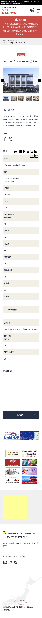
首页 (4, 40)
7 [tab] (28, 92)
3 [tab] (20, 92)
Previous (2, 80)
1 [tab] (16, 92)
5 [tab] (24, 92)
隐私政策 (23, 556)
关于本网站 (7, 556)
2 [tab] (18, 92)
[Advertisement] (15, 507)
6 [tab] (26, 92)
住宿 (12, 40)
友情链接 (15, 556)
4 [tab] (22, 92)
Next (39, 80)
